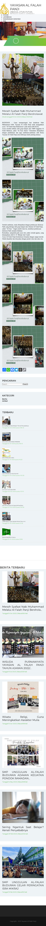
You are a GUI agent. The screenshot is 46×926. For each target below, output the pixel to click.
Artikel (5, 401)
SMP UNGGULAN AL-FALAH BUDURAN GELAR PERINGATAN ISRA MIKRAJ (23, 885)
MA (4, 21)
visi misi (6, 35)
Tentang (7, 31)
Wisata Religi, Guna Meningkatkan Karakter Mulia (23, 718)
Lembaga (7, 17)
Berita (6, 29)
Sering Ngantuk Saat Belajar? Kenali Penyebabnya (23, 829)
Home (5, 15)
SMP (5, 23)
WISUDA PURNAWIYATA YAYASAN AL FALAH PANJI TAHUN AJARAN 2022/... (23, 665)
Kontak (6, 27)
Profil (6, 33)
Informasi (8, 25)
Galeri (6, 37)
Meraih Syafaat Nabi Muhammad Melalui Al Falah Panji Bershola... (23, 608)
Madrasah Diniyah (12, 19)
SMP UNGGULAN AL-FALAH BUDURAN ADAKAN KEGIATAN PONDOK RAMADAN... (23, 775)
